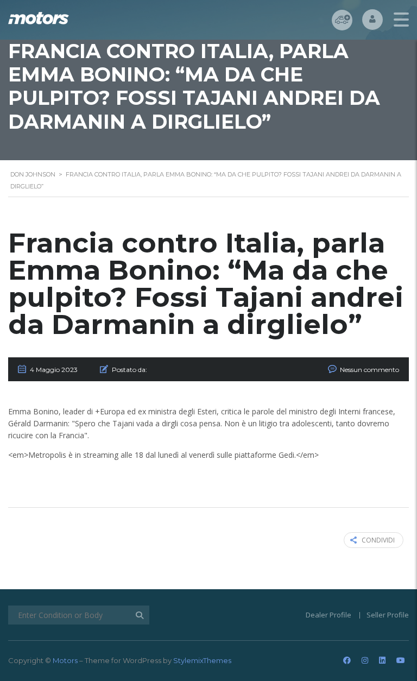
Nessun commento (369, 369)
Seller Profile (388, 615)
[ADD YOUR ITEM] (342, 20)
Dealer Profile (328, 615)
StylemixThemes (202, 660)
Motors (65, 660)
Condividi (378, 540)
